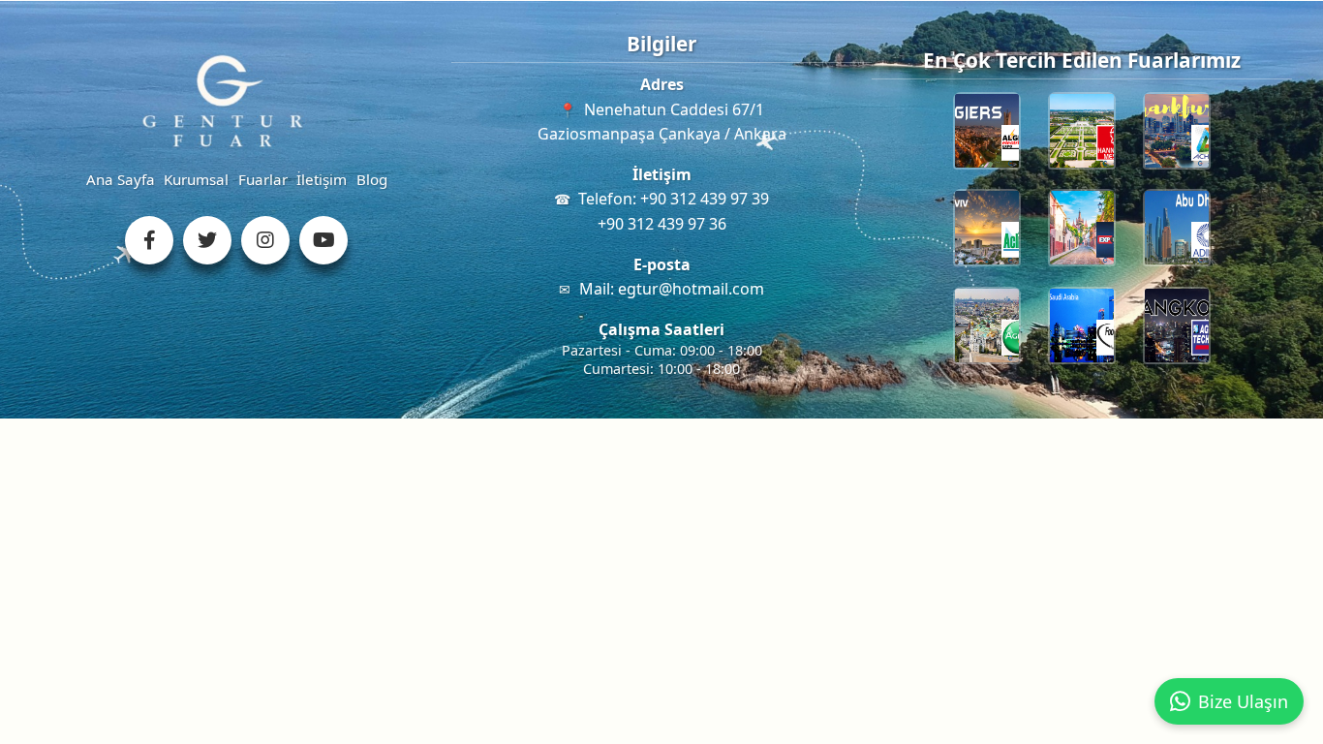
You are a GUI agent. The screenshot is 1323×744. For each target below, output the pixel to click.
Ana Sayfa (120, 179)
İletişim (321, 179)
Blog (371, 179)
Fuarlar (263, 179)
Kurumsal (196, 179)
